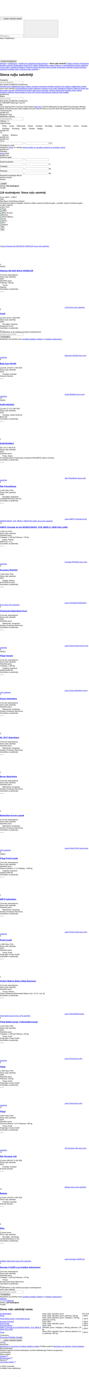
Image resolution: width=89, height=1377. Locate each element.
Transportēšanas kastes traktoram (75, 65)
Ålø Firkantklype (8, 486)
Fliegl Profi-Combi (9, 858)
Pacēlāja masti (13, 69)
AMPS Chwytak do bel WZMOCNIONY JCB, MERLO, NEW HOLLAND (34, 527)
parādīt (3, 184)
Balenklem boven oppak (12, 815)
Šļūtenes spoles (32, 67)
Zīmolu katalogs (78, 1346)
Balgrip (3, 1193)
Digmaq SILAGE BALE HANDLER (16, 271)
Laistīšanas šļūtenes (18, 67)
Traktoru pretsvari (73, 63)
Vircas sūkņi (4, 67)
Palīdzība (12, 1337)
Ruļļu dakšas (33, 65)
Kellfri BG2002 (7, 404)
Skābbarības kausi (21, 65)
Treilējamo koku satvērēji (28, 69)
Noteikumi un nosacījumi (9, 1346)
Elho (2, 1228)
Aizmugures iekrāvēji (65, 67)
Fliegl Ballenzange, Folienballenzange (19, 1022)
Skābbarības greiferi (46, 65)
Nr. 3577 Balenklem (9, 737)
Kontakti (19, 1337)
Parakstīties (5, 337)
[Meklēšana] (41, 28)
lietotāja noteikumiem (53, 339)
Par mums (4, 1337)
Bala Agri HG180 (8, 363)
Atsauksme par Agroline (62, 1346)
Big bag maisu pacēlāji (47, 67)
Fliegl (2, 1067)
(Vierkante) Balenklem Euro (13, 611)
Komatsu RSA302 (9, 570)
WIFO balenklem (8, 899)
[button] (44, 49)
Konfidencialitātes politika (29, 1346)
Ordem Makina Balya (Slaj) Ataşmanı (18, 981)
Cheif (2, 313)
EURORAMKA (7, 443)
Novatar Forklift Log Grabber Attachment (20, 1267)
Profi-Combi (6, 940)
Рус (4, 1342)
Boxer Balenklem (8, 776)
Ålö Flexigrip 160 (8, 1156)
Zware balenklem (8, 699)
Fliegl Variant (6, 656)
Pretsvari (58, 65)
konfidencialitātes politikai (32, 339)
